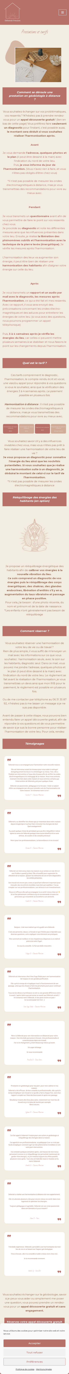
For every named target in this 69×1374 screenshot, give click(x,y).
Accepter (34, 1343)
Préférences (34, 1361)
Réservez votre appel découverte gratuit (34, 1321)
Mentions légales (44, 1369)
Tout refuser (34, 1352)
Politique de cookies (25, 1369)
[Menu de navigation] (62, 12)
